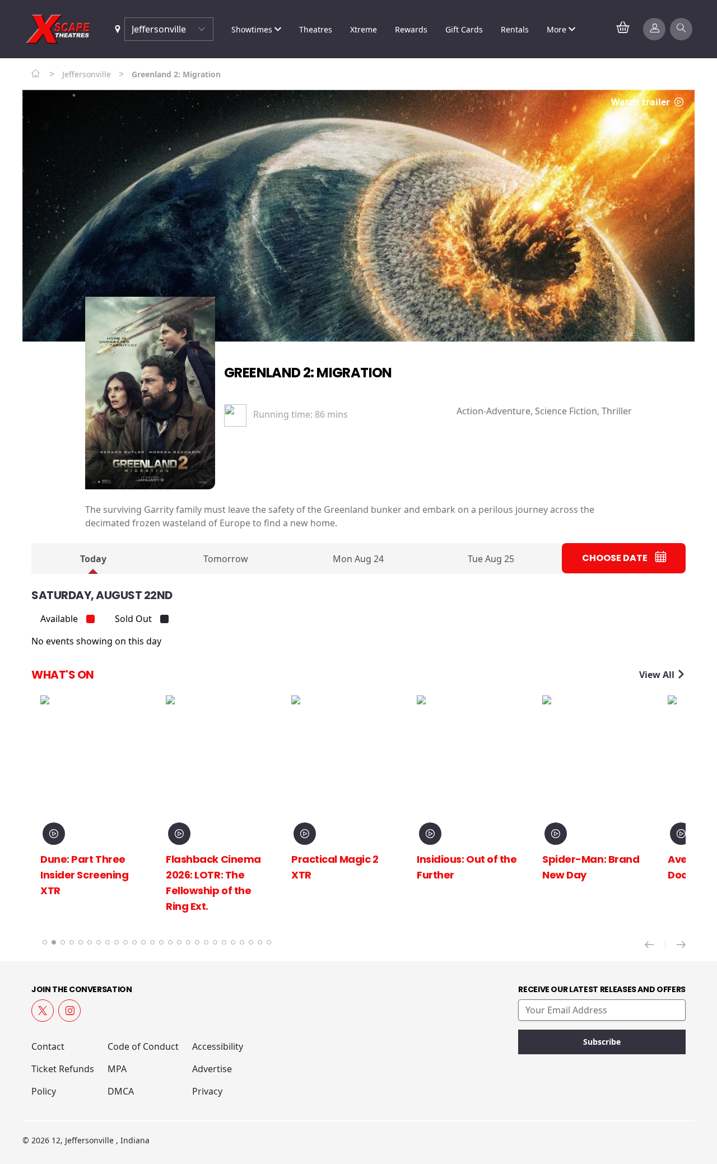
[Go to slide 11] (134, 942)
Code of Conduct (143, 1046)
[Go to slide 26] (269, 942)
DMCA (121, 1091)
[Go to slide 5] (80, 942)
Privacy (207, 1091)
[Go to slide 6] (89, 942)
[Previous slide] (655, 944)
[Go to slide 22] (233, 942)
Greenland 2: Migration (308, 372)
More (558, 29)
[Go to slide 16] (179, 942)
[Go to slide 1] (45, 942)
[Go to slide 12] (143, 942)
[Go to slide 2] (54, 942)
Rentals (515, 29)
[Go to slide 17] (188, 942)
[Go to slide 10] (125, 942)
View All (658, 675)
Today (93, 559)
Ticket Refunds (62, 1069)
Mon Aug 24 (358, 559)
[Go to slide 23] (242, 942)
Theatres (315, 29)
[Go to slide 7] (98, 942)
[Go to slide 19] (206, 942)
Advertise (212, 1069)
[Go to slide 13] (152, 942)
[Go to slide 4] (71, 942)
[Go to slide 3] (62, 942)
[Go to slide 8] (107, 942)
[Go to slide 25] (260, 942)
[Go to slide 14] (161, 942)
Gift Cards (464, 29)
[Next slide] (681, 944)
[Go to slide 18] (197, 942)
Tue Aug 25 (491, 559)
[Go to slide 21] (224, 942)
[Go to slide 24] (251, 942)
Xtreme (363, 29)
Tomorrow (225, 559)
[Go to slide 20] (215, 942)
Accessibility (217, 1046)
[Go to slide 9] (116, 942)
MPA (117, 1069)
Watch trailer (641, 102)
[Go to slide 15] (170, 942)
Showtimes (252, 29)
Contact (47, 1046)
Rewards (411, 29)
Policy (43, 1091)
